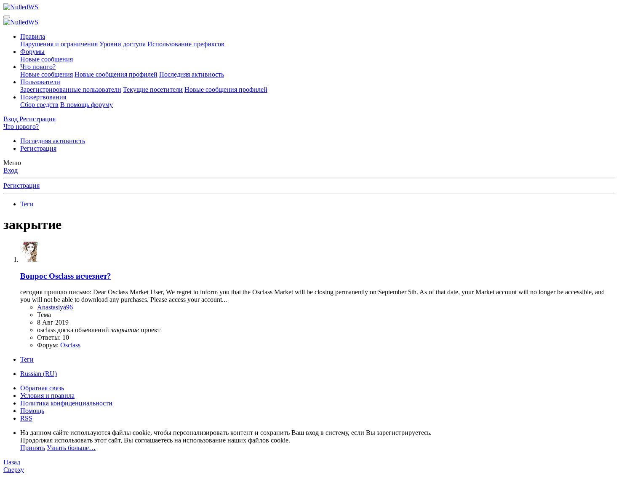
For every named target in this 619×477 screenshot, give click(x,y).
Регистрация (38, 148)
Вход (10, 170)
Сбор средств (39, 104)
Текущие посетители (153, 89)
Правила (32, 36)
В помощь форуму (86, 104)
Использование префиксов (185, 44)
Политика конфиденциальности (66, 403)
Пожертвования (43, 97)
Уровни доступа (122, 44)
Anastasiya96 (55, 307)
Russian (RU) (38, 373)
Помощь (32, 410)
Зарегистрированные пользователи (70, 89)
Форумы (32, 51)
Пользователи (40, 81)
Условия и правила (47, 395)
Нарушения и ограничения (59, 44)
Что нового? (38, 66)
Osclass (70, 345)
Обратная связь (42, 388)
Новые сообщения (46, 59)
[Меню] (6, 17)
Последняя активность (191, 74)
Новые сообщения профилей (116, 74)
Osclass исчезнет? (65, 276)
